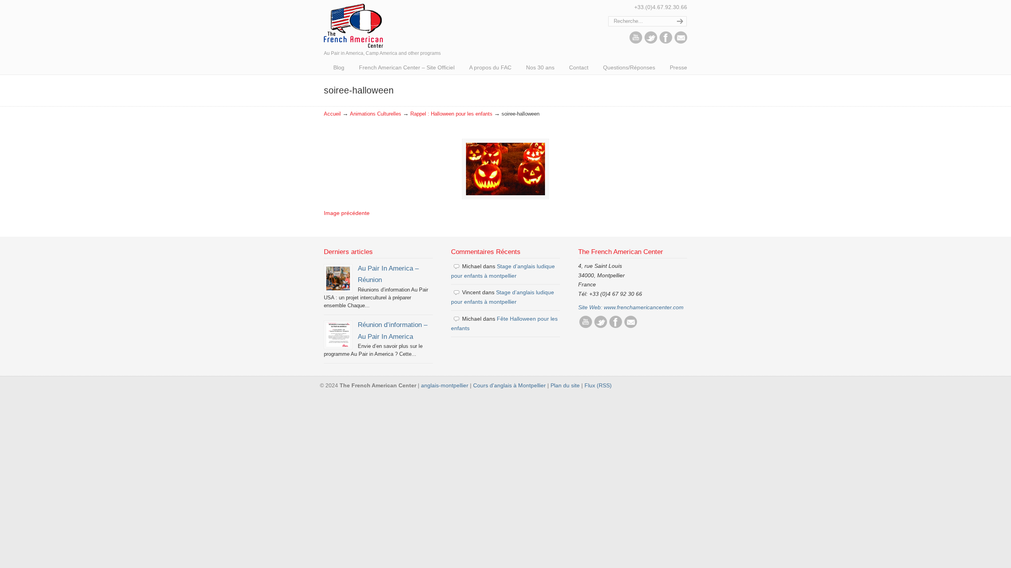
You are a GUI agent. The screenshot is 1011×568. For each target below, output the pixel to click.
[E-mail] (681, 42)
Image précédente (347, 213)
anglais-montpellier (444, 385)
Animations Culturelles (375, 114)
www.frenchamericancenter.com (644, 307)
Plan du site (565, 385)
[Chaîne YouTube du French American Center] (636, 42)
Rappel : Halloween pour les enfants (451, 114)
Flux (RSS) (598, 385)
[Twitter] (651, 42)
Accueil (332, 114)
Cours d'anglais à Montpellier (509, 385)
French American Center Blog (353, 25)
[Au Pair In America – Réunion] (338, 278)
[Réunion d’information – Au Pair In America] (338, 335)
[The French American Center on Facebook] (666, 42)
